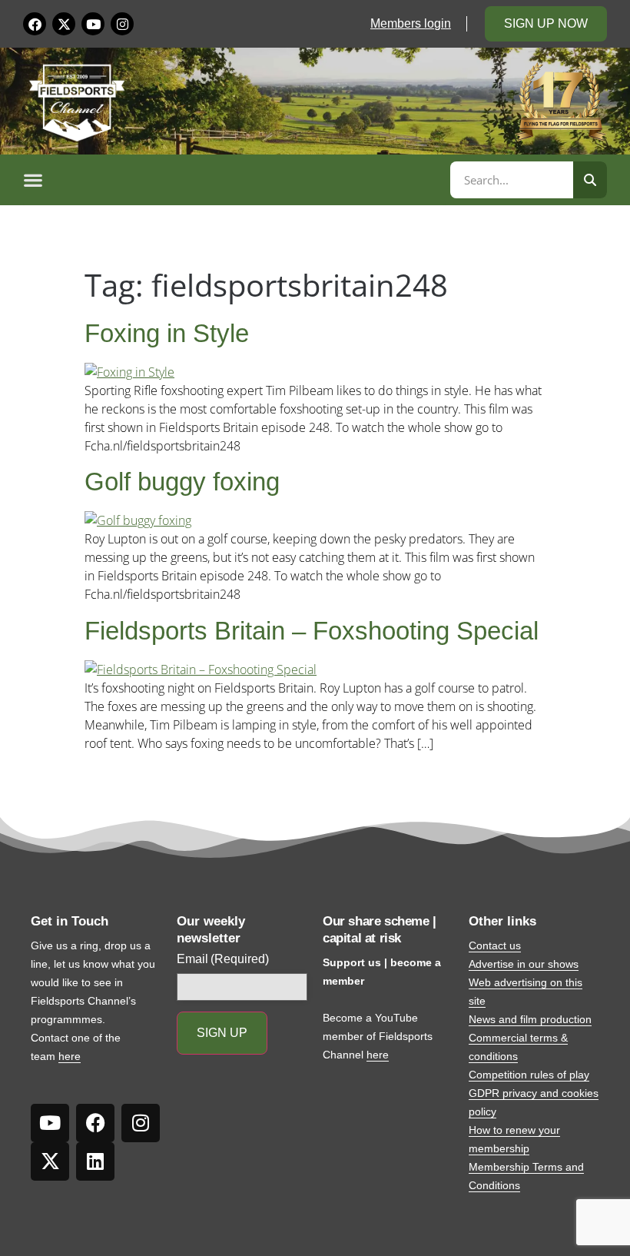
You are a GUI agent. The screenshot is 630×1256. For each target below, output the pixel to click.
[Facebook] (34, 23)
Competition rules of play (529, 1074)
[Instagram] (122, 23)
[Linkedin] (95, 1161)
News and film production (530, 1019)
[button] (234, 180)
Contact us (495, 945)
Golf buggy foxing (182, 481)
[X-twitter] (63, 23)
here (69, 1056)
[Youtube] (92, 23)
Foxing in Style (167, 333)
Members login (410, 23)
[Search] (590, 179)
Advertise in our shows (524, 964)
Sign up (222, 1032)
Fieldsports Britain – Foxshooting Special (312, 630)
